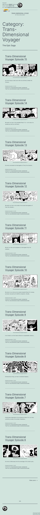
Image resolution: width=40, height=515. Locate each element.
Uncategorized (24, 87)
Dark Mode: (36, 513)
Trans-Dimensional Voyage (20, 13)
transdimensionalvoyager (24, 88)
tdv (8, 88)
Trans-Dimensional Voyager (16, 87)
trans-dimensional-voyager (15, 88)
